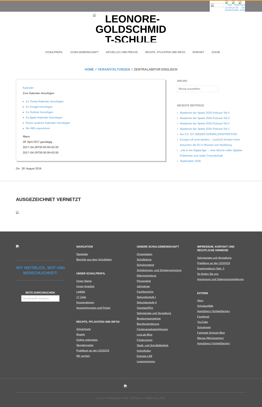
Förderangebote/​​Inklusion (152, 329)
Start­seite (82, 254)
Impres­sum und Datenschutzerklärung (220, 279)
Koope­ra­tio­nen (85, 302)
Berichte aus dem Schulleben (94, 259)
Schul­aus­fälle (205, 305)
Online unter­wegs (87, 339)
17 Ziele (81, 297)
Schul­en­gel (204, 327)
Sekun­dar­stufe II (147, 302)
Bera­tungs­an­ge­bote (149, 318)
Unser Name (84, 280)
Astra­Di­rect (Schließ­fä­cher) (213, 311)
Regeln (80, 334)
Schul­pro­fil (54, 52)
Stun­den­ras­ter (85, 345)
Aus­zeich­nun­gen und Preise (93, 307)
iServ (200, 300)
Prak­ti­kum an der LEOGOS (92, 350)
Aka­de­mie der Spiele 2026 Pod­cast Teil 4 (205, 112)
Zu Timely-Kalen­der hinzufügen (45, 101)
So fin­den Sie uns (207, 273)
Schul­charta (83, 329)
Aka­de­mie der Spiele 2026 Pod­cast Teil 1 (205, 128)
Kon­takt (198, 52)
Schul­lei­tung (144, 259)
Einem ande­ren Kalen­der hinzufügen (48, 122)
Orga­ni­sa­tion (144, 254)
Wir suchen (83, 355)
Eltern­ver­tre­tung (146, 275)
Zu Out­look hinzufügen (40, 112)
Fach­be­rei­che (145, 291)
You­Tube (202, 321)
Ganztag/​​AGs (145, 307)
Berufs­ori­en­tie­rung (148, 323)
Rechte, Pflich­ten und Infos (165, 52)
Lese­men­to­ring (146, 361)
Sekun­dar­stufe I (146, 297)
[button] (39, 93)
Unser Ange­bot (85, 286)
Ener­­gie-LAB (144, 356)
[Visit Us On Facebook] (228, 2)
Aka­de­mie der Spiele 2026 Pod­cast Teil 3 (205, 118)
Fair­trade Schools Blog (211, 332)
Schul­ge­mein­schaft (84, 52)
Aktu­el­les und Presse (122, 52)
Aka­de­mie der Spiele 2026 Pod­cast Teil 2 (205, 123)
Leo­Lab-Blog (144, 334)
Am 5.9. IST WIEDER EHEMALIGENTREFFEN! (208, 134)
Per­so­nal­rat (144, 280)
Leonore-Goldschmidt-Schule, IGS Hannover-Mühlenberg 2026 (131, 398)
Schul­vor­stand (145, 264)
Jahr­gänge (143, 286)
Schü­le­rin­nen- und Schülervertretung (159, 270)
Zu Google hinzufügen (40, 106)
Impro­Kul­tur (144, 350)
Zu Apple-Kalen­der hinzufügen (44, 117)
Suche (216, 52)
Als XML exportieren (38, 128)
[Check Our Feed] (241, 2)
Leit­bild (80, 291)
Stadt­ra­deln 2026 (190, 160)
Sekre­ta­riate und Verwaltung (154, 313)
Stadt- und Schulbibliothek (152, 345)
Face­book (203, 316)
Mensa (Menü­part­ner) (210, 338)
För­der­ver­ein (144, 339)
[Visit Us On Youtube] (235, 2)
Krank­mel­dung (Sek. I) (210, 268)
